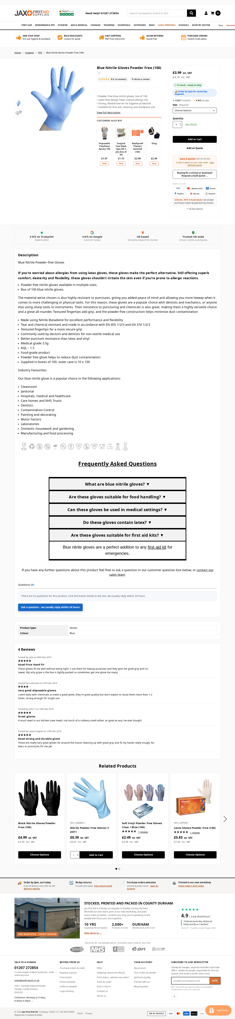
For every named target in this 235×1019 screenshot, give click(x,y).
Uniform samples (68, 986)
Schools (184, 25)
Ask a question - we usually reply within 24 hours (50, 607)
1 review (143, 832)
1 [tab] (116, 869)
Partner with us (142, 981)
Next (225, 819)
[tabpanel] (39, 818)
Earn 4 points (187, 158)
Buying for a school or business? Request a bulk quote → (194, 174)
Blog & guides (141, 986)
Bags (152, 25)
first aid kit (157, 547)
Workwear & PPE (45, 25)
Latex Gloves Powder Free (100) (195, 827)
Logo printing (67, 991)
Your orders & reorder (145, 972)
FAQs (99, 968)
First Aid (27, 25)
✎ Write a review (141, 79)
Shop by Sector (201, 25)
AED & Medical (79, 25)
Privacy (89, 1013)
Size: (180, 104)
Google (201, 100)
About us (101, 995)
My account (140, 968)
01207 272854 (26, 968)
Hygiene (63, 25)
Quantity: (178, 118)
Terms (80, 1013)
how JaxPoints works (201, 164)
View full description (108, 112)
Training (109, 25)
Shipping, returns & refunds (111, 972)
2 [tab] (119, 869)
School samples (68, 981)
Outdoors (140, 25)
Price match (66, 977)
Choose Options (39, 854)
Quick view (40, 797)
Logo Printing (166, 25)
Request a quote (68, 972)
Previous (9, 819)
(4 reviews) (112, 79)
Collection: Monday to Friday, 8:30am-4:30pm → (30, 999)
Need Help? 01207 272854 (102, 13)
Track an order (104, 981)
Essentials (124, 25)
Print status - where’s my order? (113, 977)
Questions (26, 584)
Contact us (102, 991)
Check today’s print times (191, 886)
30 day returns (196, 208)
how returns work (103, 886)
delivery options (32, 888)
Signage (95, 25)
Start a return (104, 986)
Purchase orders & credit (72, 968)
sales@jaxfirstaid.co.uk (26, 980)
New (221, 25)
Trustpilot (182, 100)
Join (214, 980)
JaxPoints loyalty (142, 977)
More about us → (93, 933)
